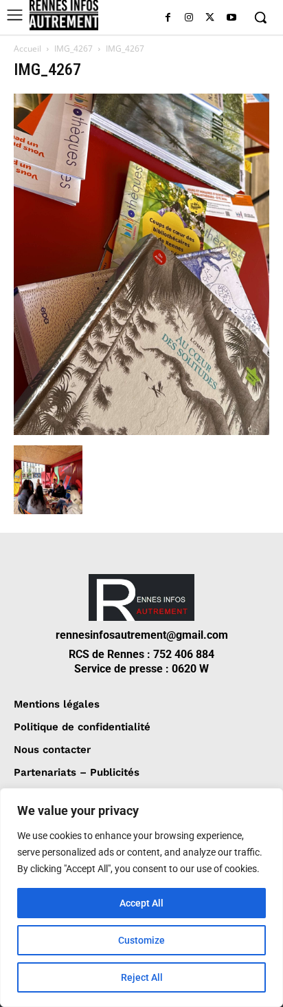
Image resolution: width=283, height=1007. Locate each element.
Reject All (142, 977)
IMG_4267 (73, 48)
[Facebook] (168, 18)
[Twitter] (209, 18)
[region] (141, 897)
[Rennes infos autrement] (64, 15)
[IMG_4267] (141, 431)
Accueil (27, 48)
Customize (141, 940)
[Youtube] (231, 18)
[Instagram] (189, 18)
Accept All (141, 903)
